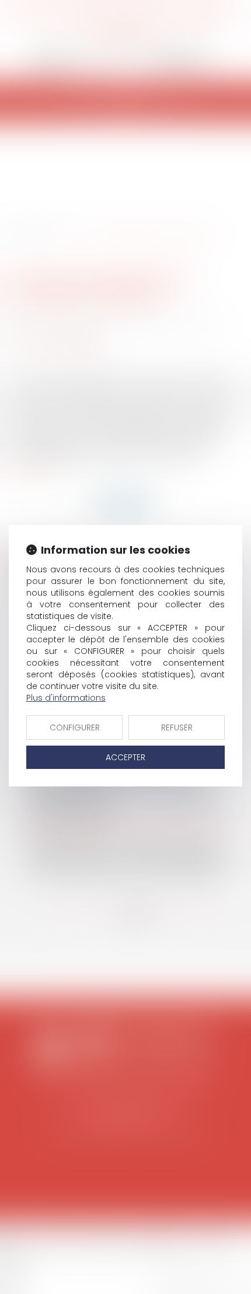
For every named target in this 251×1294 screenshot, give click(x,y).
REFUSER (177, 727)
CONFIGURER (75, 727)
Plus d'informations (66, 698)
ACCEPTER (125, 757)
